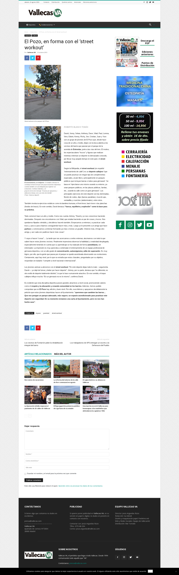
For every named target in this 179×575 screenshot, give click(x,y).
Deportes (33, 32)
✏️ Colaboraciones (46, 25)
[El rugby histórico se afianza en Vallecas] (96, 369)
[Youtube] (153, 2)
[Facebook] (144, 2)
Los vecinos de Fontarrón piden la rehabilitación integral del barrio (43, 344)
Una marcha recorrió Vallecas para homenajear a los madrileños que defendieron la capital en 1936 (95, 408)
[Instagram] (147, 2)
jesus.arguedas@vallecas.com (88, 529)
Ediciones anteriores (90, 2)
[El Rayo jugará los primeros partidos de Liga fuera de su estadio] (67, 395)
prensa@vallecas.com (33, 521)
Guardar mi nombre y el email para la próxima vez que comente (51, 473)
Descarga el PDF (147, 42)
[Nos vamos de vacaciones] (37, 369)
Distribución (56, 2)
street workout (57, 313)
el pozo (38, 313)
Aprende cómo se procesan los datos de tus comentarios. (80, 486)
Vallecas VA (31, 52)
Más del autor (62, 354)
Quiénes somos (67, 2)
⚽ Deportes (30, 25)
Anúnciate (77, 2)
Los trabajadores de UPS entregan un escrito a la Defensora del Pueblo (89, 344)
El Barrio (34, 35)
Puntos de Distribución (147, 64)
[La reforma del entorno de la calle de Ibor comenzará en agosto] (67, 369)
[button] (151, 25)
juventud (46, 313)
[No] (176, 571)
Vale (150, 571)
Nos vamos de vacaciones (34, 380)
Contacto (46, 2)
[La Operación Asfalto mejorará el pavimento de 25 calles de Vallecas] (37, 395)
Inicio (26, 32)
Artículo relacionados (38, 354)
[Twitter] (150, 2)
